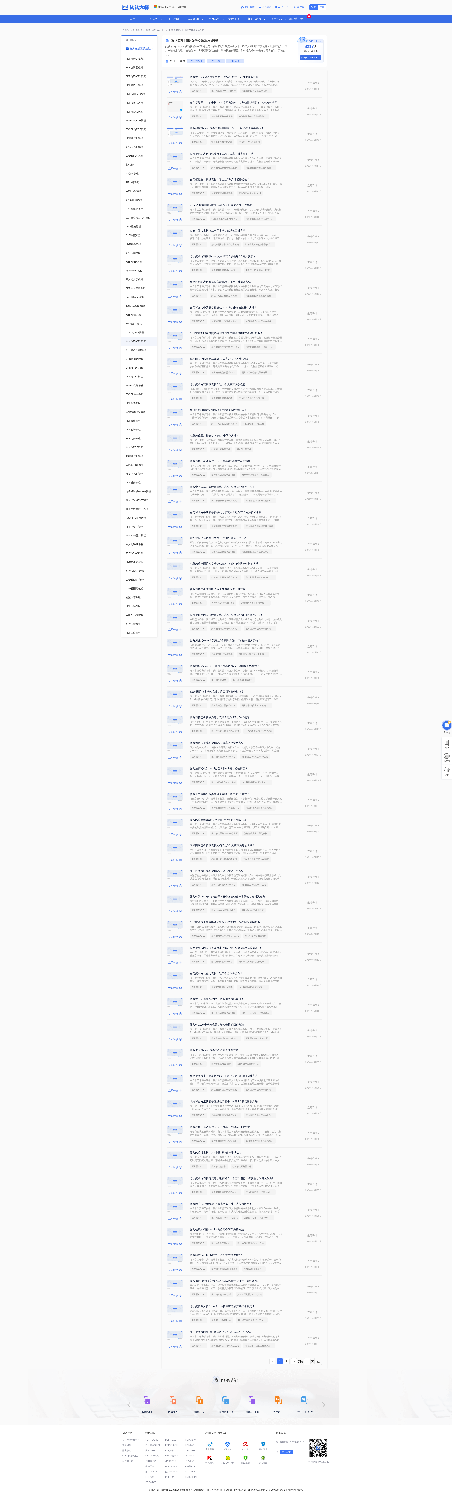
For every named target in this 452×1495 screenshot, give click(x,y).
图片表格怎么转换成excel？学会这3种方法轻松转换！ (221, 461)
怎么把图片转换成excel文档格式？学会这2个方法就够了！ (224, 256)
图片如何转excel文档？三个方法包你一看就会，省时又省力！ (226, 1280)
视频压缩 (149, 1466)
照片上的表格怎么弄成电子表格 (256, 372)
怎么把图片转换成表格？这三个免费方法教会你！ (219, 384)
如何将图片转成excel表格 (254, 885)
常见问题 (126, 1445)
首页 (132, 18)
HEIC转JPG (171, 1466)
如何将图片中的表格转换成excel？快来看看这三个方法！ (223, 307)
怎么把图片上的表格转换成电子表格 (254, 398)
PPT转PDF (190, 1466)
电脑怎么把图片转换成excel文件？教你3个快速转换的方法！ (225, 563)
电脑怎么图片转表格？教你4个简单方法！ (214, 435)
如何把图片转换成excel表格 (255, 756)
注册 (322, 7)
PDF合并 (235, 61)
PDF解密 (169, 1450)
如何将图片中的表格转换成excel (226, 321)
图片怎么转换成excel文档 (258, 270)
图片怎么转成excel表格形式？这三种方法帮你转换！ (221, 1203)
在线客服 (286, 1452)
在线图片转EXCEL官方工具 (158, 29)
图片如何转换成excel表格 (223, 756)
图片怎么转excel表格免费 (223, 91)
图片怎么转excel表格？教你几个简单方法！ (215, 1050)
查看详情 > (313, 83)
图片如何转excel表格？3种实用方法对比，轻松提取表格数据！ (227, 128)
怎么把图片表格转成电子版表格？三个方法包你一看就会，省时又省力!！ (232, 1178)
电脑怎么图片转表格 (220, 449)
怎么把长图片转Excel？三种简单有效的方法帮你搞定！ (222, 1306)
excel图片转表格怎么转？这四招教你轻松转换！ (218, 691)
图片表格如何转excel (243, 680)
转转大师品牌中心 (130, 1440)
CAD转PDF (190, 1450)
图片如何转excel (219, 680)
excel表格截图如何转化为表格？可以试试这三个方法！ (222, 204)
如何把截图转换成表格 (222, 193)
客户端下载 (127, 1461)
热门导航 (250, 7)
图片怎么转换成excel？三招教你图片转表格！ (217, 998)
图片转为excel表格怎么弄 (223, 910)
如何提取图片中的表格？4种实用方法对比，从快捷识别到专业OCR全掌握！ (234, 102)
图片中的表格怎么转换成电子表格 (226, 500)
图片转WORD (152, 1471)
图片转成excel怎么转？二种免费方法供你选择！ (218, 1255)
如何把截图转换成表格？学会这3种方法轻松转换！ (220, 179)
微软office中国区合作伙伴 (172, 6)
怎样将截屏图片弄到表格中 (224, 423)
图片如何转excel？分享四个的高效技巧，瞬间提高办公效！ (225, 665)
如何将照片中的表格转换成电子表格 (260, 244)
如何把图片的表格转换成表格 (225, 1346)
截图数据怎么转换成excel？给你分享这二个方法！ (219, 537)
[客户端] (447, 725)
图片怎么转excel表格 (221, 1064)
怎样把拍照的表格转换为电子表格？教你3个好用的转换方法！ (226, 614)
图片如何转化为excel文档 (223, 782)
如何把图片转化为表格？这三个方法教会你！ (216, 973)
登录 (313, 7)
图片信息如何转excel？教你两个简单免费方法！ (218, 1229)
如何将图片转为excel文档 (249, 1294)
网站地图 (290, 1490)
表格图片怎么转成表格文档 (224, 859)
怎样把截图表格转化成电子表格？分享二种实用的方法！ (223, 153)
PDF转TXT (150, 1482)
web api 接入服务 (130, 1456)
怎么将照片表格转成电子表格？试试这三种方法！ (219, 230)
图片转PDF (150, 1450)
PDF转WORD (152, 1440)
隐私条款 (126, 1450)
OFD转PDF (190, 1456)
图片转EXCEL (198, 91)
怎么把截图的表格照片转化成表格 (261, 167)
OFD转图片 (150, 1461)
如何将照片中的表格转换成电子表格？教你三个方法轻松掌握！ (227, 512)
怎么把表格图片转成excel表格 (260, 1192)
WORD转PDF (171, 1456)
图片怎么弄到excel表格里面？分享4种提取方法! (218, 819)
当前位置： (128, 29)
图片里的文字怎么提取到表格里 (253, 654)
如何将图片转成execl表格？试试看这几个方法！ (218, 870)
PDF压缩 (215, 61)
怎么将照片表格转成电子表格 (225, 244)
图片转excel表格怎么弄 (253, 910)
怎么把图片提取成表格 (249, 142)
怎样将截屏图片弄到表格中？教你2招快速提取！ (218, 409)
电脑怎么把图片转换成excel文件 (226, 577)
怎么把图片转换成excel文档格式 (226, 270)
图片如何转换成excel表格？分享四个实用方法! (217, 742)
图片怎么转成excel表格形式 (224, 1217)
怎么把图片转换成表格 (222, 398)
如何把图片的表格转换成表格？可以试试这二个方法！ (222, 1331)
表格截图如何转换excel (250, 193)
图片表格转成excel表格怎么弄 (225, 1038)
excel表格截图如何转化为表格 (225, 219)
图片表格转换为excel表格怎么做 (257, 705)
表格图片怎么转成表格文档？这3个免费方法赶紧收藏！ (222, 845)
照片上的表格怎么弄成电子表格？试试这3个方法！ (220, 794)
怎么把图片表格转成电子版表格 (226, 1192)
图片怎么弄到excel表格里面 (224, 833)
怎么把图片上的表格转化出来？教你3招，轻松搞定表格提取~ (226, 922)
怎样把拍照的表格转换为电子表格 (226, 628)
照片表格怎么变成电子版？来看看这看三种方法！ (219, 589)
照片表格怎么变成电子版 (223, 603)
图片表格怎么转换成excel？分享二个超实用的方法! (220, 1126)
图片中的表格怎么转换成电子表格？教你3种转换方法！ (222, 486)
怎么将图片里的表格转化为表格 (260, 1115)
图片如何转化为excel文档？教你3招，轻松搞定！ (219, 768)
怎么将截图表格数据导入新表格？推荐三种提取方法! (221, 281)
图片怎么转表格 (244, 449)
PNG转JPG (190, 1471)
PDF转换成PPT (152, 1445)
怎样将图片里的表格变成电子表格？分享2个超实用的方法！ (225, 1101)
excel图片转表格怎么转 (248, 1064)
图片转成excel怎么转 (254, 1269)
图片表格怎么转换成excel (223, 475)
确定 (318, 1361)
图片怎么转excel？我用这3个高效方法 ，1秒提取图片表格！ (225, 640)
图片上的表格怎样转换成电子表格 (261, 628)
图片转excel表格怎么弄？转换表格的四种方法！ (218, 1024)
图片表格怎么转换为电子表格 (225, 731)
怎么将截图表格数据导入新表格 (256, 91)
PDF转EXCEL (172, 1445)
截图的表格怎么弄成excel (223, 372)
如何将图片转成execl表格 (223, 885)
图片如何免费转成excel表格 (256, 859)
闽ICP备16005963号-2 (274, 1490)
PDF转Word (196, 61)
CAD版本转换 (152, 1456)
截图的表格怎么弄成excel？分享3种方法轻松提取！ (220, 358)
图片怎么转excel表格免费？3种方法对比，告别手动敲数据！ (225, 76)
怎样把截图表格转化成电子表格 (226, 167)
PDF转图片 (190, 1440)
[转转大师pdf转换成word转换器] (135, 9)
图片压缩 (189, 1461)
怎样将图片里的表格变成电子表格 (256, 603)
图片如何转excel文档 (221, 1294)
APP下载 (283, 7)
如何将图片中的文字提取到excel (254, 116)
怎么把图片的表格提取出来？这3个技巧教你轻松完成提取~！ (226, 947)
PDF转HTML (191, 1477)
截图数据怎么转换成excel (223, 552)
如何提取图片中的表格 (222, 116)
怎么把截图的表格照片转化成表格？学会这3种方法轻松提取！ (226, 333)
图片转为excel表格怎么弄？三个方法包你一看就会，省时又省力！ (229, 896)
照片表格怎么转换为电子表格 (259, 731)
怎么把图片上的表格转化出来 (225, 936)
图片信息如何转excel (221, 1243)
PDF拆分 (149, 1477)
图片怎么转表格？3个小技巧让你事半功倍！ (216, 1152)
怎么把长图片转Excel (221, 1320)
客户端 (300, 7)
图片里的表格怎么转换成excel (256, 475)
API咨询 (266, 7)
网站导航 (299, 1490)
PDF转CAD (170, 1440)
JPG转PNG (170, 1461)
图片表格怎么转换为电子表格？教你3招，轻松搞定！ (221, 717)
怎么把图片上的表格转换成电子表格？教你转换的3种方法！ (225, 1075)
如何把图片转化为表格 (222, 987)
